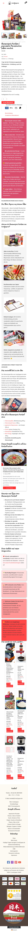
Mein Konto (14, 840)
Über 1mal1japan (14, 802)
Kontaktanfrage (14, 804)
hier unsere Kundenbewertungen (11, 562)
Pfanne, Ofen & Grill (14, 822)
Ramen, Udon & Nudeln (14, 815)
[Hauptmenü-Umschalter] (3, 3)
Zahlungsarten (14, 851)
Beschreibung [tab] (8, 113)
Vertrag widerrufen (14, 927)
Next (26, 35)
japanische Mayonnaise (11, 425)
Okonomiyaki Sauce (10, 423)
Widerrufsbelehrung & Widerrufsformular (14, 846)
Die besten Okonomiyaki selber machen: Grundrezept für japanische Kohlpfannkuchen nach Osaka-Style (13, 470)
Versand (5, 56)
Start (2, 39)
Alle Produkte (8, 39)
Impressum (14, 855)
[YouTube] (19, 862)
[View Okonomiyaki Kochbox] (4, 36)
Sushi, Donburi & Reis (14, 818)
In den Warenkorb (8, 102)
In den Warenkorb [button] (9, 685)
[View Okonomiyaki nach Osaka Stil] (12, 36)
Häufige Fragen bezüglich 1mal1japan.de (14, 842)
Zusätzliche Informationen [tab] (12, 115)
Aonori (7, 429)
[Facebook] (8, 862)
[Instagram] (12, 862)
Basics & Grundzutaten (14, 828)
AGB (14, 849)
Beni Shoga (8, 433)
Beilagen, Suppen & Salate (14, 826)
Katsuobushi (8, 431)
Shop (14, 838)
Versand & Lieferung (14, 853)
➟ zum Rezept (9, 487)
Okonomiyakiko (9, 420)
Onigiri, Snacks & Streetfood (14, 820)
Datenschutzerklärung (14, 844)
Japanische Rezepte (14, 813)
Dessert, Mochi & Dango (14, 824)
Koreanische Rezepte (14, 830)
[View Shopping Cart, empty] (25, 3)
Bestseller (14, 39)
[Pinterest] (15, 862)
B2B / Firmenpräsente (14, 806)
